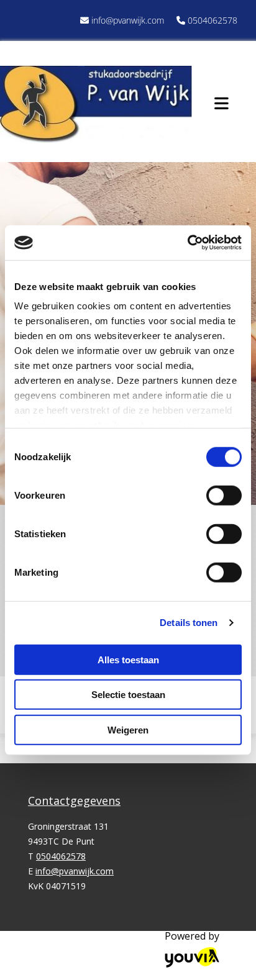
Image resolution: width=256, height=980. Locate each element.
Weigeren (128, 729)
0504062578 (212, 20)
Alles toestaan (128, 659)
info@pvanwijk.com (127, 20)
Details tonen (188, 622)
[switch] (224, 495)
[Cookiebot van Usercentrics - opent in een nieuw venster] (187, 243)
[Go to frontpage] (96, 104)
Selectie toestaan (128, 694)
